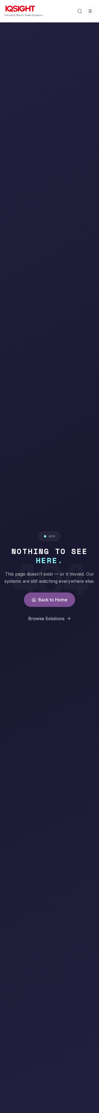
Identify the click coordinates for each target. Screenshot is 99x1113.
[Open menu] (90, 11)
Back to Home (52, 599)
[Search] (79, 11)
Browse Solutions (46, 618)
